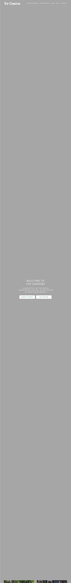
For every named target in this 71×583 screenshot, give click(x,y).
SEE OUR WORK (43, 297)
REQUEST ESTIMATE (27, 297)
